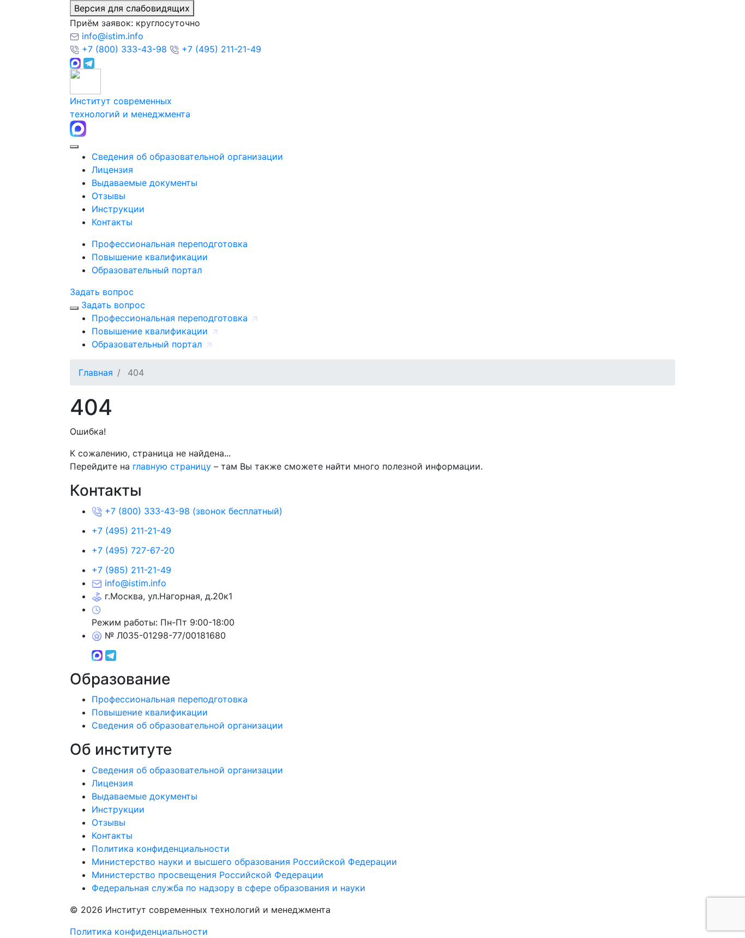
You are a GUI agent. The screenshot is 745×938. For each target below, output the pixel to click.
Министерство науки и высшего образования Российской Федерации (244, 861)
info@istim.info (111, 36)
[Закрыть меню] (74, 308)
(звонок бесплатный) (194, 511)
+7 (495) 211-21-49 (220, 49)
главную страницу (172, 466)
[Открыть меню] (74, 146)
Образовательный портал (147, 269)
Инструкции (118, 208)
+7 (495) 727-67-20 (133, 550)
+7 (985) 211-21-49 (131, 569)
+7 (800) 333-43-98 (124, 49)
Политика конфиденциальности (161, 848)
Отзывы (108, 195)
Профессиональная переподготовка (170, 243)
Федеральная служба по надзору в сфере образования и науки (228, 887)
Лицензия (112, 169)
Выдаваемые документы (144, 182)
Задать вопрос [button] (102, 291)
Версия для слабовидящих (132, 8)
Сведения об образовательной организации (187, 156)
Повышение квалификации (150, 256)
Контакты (112, 222)
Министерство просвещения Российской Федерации (207, 874)
